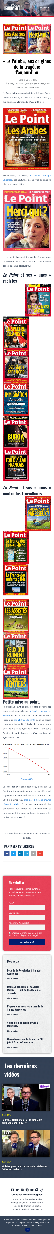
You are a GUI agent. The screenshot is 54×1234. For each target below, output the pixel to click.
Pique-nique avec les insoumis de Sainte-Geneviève (25, 1007)
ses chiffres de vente (24, 720)
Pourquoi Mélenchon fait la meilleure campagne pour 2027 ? (22, 1121)
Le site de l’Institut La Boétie (27, 1206)
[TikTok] (41, 1190)
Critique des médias (35, 84)
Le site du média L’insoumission (27, 1209)
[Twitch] (36, 1190)
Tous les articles (31, 87)
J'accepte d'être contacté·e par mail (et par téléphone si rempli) (25, 934)
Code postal (14, 913)
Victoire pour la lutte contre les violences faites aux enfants (24, 1167)
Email (11, 903)
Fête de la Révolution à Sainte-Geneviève (24, 972)
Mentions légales (32, 1194)
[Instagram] (22, 1190)
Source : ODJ (27, 779)
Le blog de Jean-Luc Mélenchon (27, 1202)
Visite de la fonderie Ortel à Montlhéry (22, 1024)
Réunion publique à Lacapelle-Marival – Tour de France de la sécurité (24, 990)
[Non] (50, 1225)
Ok (27, 1230)
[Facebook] (12, 1190)
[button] (7, 853)
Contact (16, 1194)
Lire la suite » (12, 979)
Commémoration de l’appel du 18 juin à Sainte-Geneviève (25, 1040)
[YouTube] (32, 1190)
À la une (9, 84)
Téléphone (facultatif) (19, 923)
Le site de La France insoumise (27, 1199)
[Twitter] (17, 1190)
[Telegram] (27, 1190)
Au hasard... (19, 84)
